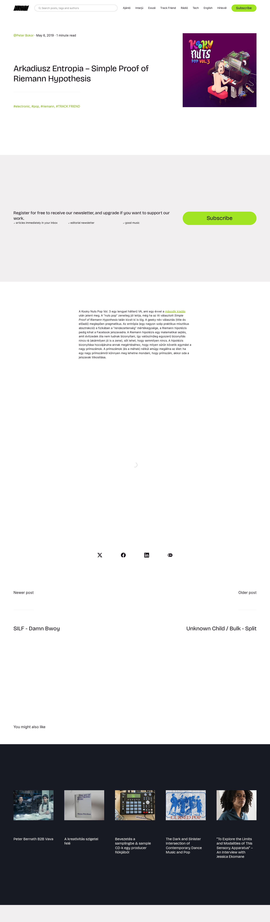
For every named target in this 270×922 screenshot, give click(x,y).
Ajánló (126, 8)
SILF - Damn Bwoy (37, 628)
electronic (22, 106)
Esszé (152, 8)
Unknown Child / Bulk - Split (221, 628)
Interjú (139, 8)
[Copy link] (170, 555)
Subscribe (244, 8)
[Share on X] (99, 555)
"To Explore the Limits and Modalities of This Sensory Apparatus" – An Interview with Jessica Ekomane (235, 848)
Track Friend (168, 8)
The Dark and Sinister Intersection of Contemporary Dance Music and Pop (184, 845)
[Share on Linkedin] (146, 555)
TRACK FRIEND (69, 106)
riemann (48, 106)
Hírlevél (222, 8)
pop (36, 106)
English (208, 8)
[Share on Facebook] (123, 555)
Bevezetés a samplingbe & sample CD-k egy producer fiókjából (133, 845)
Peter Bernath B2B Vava (33, 839)
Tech (196, 8)
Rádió (184, 8)
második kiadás (175, 311)
